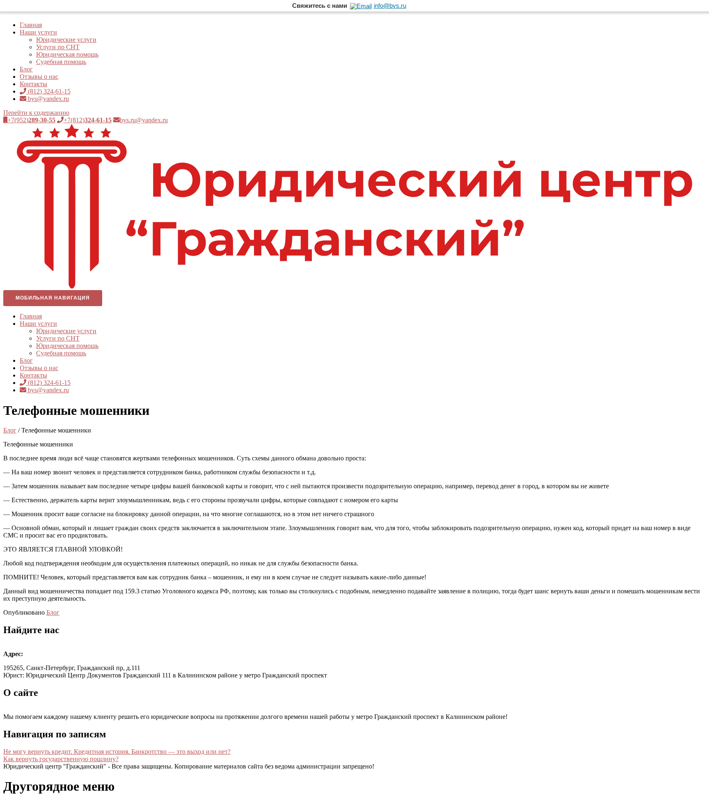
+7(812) (88, 120)
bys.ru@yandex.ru (144, 120)
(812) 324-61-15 (48, 91)
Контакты (33, 83)
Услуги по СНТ (58, 46)
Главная (31, 24)
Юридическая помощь (67, 54)
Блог (26, 69)
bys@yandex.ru (47, 98)
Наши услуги (38, 32)
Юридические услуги (66, 39)
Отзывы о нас (39, 76)
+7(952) (31, 120)
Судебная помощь (61, 61)
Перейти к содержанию (36, 112)
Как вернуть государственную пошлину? (61, 758)
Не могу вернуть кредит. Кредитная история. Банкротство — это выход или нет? (117, 751)
